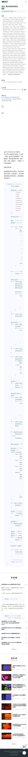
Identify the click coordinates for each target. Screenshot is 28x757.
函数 (3, 8)
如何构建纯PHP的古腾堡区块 (19, 695)
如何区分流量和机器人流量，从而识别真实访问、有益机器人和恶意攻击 (19, 686)
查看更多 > (14, 649)
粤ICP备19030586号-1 (14, 752)
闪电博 (16, 754)
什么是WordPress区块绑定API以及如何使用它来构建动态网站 (19, 705)
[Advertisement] (14, 133)
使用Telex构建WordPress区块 (19, 666)
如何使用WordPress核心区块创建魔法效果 (19, 715)
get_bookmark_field (14, 97)
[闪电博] (5, 1)
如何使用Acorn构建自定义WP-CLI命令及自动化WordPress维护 (19, 676)
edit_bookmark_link (6, 100)
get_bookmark (5, 97)
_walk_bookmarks (16, 99)
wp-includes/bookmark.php (9, 89)
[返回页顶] (24, 753)
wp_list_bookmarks (6, 99)
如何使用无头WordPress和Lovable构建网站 (19, 725)
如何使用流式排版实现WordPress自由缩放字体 (19, 734)
